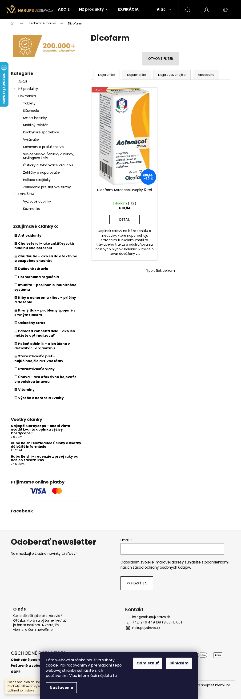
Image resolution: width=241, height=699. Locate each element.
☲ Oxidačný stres (29, 322)
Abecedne (206, 74)
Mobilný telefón (35, 125)
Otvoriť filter (160, 58)
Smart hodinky (35, 118)
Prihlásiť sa (137, 583)
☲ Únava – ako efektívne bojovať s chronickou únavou (45, 379)
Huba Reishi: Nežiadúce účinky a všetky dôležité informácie (46, 445)
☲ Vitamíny (24, 389)
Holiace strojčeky (37, 179)
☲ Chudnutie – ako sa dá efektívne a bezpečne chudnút (45, 258)
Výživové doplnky (37, 201)
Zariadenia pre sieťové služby (47, 187)
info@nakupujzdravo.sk (151, 617)
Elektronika (27, 96)
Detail (124, 219)
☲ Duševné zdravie (31, 268)
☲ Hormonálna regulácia (36, 277)
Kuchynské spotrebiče (41, 132)
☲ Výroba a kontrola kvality (39, 397)
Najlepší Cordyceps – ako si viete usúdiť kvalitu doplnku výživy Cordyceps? (40, 429)
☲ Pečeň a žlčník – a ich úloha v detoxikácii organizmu (42, 346)
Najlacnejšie (136, 74)
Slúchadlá (31, 110)
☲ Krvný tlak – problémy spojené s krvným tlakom (44, 312)
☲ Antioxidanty (27, 235)
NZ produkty (28, 88)
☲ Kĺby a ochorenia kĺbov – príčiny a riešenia (45, 299)
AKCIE (22, 81)
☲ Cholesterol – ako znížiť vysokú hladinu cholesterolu (44, 245)
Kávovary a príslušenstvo (43, 146)
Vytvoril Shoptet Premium (209, 685)
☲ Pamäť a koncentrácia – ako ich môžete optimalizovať (44, 333)
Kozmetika (31, 208)
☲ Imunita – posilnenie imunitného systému (45, 287)
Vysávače (31, 139)
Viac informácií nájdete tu (93, 675)
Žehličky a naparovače (41, 172)
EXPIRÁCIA (26, 194)
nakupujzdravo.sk (146, 627)
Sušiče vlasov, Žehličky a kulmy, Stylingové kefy (48, 156)
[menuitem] (63, 9)
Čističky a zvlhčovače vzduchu (48, 165)
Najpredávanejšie (172, 74)
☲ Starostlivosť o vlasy (34, 369)
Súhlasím (179, 663)
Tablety (29, 103)
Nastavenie (61, 687)
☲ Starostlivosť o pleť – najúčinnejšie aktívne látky (38, 358)
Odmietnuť (148, 663)
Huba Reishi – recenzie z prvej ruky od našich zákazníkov (44, 458)
